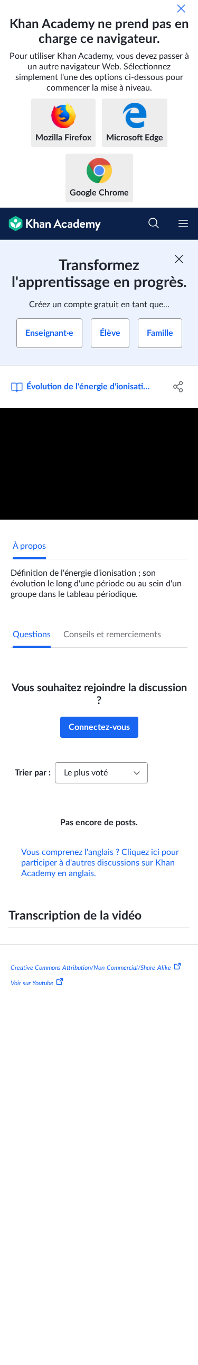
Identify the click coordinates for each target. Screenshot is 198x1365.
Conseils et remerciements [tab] (112, 634)
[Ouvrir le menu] (183, 223)
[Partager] (178, 386)
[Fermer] (181, 8)
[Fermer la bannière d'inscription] (179, 259)
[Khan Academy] (50, 223)
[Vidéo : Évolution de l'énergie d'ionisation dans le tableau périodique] (99, 464)
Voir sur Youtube (32, 983)
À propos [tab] (29, 546)
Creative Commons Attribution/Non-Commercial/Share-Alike (91, 967)
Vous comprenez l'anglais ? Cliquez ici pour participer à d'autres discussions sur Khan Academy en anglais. (100, 863)
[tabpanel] (99, 579)
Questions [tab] (32, 634)
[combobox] (101, 772)
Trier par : (33, 773)
